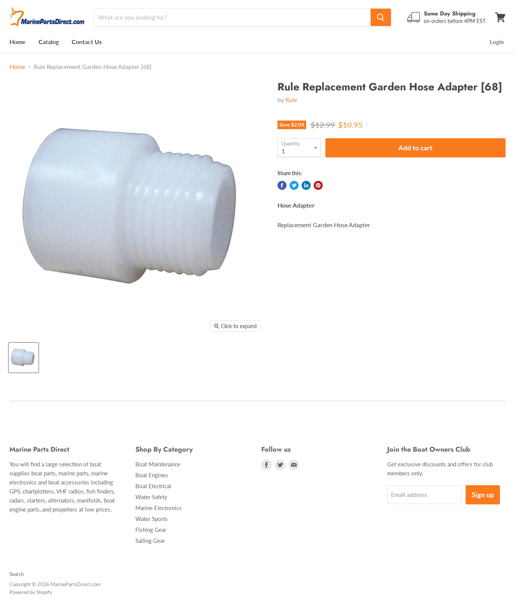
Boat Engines (151, 475)
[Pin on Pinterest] (318, 185)
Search (16, 574)
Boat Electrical (153, 486)
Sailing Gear (150, 540)
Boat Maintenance (157, 464)
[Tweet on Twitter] (294, 185)
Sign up (483, 494)
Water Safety (151, 496)
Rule (291, 99)
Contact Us (87, 41)
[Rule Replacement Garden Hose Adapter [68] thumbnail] (23, 358)
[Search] (381, 17)
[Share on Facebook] (282, 185)
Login (497, 41)
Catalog (48, 41)
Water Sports (151, 518)
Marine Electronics (158, 507)
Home (17, 41)
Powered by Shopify (30, 592)
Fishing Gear (150, 529)
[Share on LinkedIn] (306, 185)
